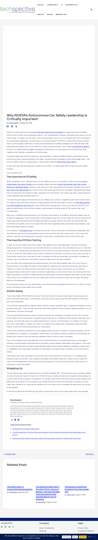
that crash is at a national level (18, 190)
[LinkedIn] (15, 420)
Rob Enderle (15, 400)
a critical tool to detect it (80, 146)
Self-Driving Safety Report (66, 162)
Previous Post (9, 454)
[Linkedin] (12, 126)
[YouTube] (9, 527)
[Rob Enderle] (80, 407)
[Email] (18, 420)
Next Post (90, 454)
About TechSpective (46, 528)
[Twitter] (12, 420)
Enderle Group (37, 402)
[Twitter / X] (16, 126)
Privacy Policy (83, 528)
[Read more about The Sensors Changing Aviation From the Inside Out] (78, 476)
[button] (91, 9)
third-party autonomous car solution (50, 132)
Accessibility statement (86, 531)
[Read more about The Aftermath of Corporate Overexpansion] (20, 476)
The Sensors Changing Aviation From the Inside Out (77, 489)
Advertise (42, 531)
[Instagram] (13, 527)
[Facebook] (8, 126)
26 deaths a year (26, 230)
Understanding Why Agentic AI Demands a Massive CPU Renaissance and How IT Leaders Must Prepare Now (46, 438)
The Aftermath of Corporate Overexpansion (25, 429)
